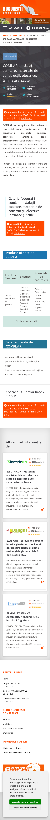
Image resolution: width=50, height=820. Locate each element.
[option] (25, 21)
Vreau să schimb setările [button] (25, 807)
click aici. (26, 118)
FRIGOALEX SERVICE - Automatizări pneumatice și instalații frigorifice (22, 617)
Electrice (17, 35)
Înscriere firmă (40, 28)
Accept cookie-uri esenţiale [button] (25, 802)
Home (5, 35)
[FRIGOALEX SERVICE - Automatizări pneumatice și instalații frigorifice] (16, 604)
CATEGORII (15, 27)
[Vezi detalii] (42, 509)
